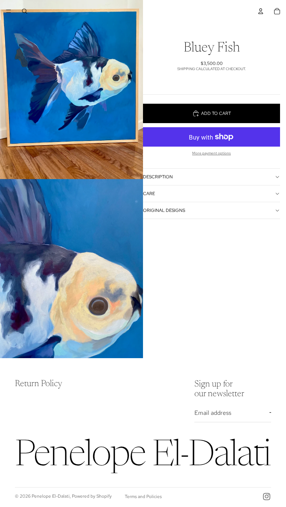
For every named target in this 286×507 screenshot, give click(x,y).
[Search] (24, 11)
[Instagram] (266, 496)
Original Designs (164, 210)
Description (158, 177)
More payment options (211, 153)
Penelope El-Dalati (51, 496)
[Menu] (8, 11)
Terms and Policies (143, 497)
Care (149, 194)
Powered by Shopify (92, 496)
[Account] (260, 11)
